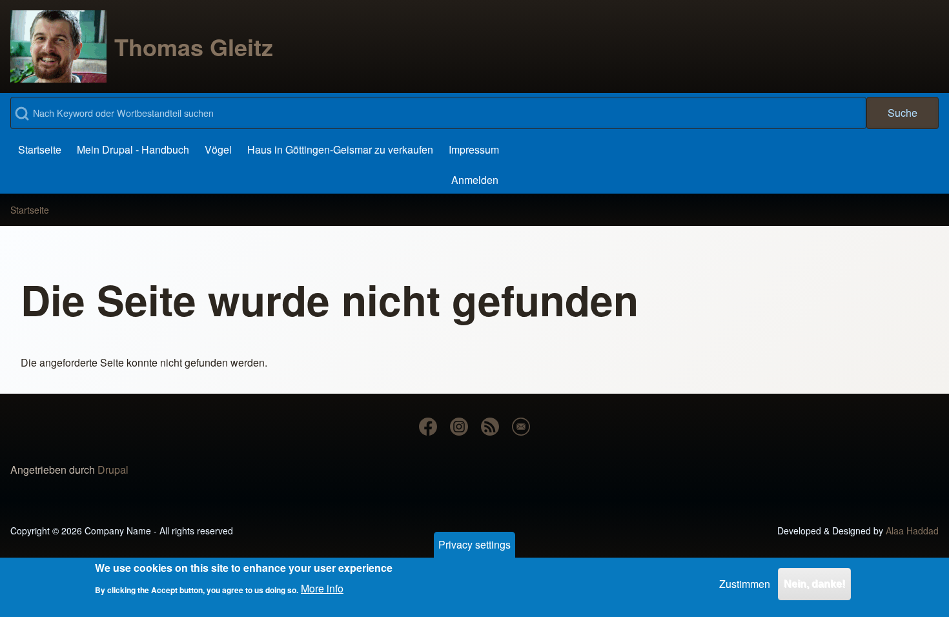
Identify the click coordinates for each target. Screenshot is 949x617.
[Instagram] (459, 426)
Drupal (112, 469)
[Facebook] (428, 426)
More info (322, 588)
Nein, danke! (814, 583)
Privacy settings (474, 544)
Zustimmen (744, 583)
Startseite (29, 209)
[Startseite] (58, 46)
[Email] (521, 426)
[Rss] (490, 426)
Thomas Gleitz (193, 46)
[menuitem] (39, 150)
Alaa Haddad (912, 530)
